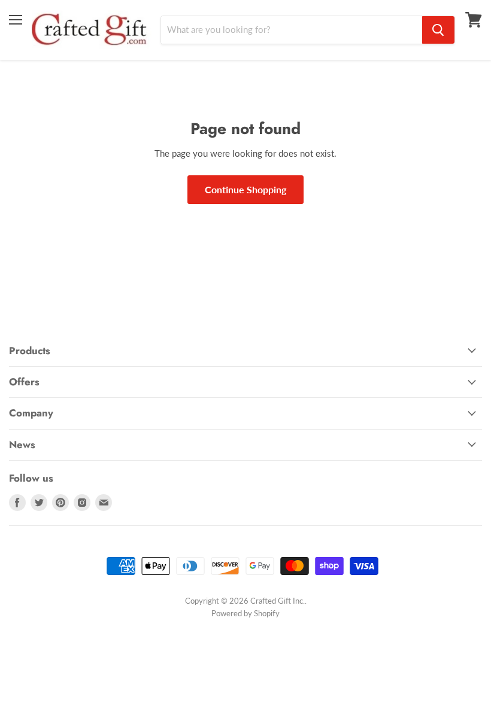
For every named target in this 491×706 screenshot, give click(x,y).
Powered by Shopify (245, 613)
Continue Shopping (245, 189)
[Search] (438, 30)
